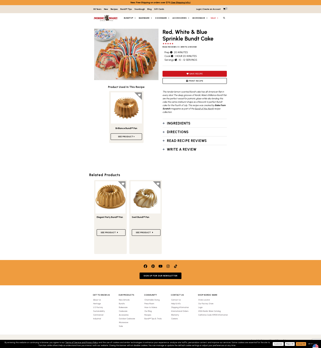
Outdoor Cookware (127, 319)
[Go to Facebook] (145, 266)
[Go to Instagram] (168, 266)
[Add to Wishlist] (138, 96)
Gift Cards (159, 9)
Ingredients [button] (178, 123)
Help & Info (176, 303)
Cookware (123, 311)
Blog (149, 9)
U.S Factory (98, 307)
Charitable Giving (152, 300)
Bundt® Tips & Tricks (153, 319)
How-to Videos (150, 307)
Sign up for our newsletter (161, 276)
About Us (97, 300)
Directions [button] (178, 132)
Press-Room (149, 303)
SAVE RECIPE (196, 73)
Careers (174, 319)
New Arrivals (124, 300)
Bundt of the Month (204, 108)
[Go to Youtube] (160, 266)
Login (200, 307)
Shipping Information (180, 307)
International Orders (179, 311)
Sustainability (99, 311)
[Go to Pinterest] (152, 266)
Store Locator (204, 300)
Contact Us (176, 300)
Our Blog (148, 311)
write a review (189, 47)
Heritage (97, 303)
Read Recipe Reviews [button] (187, 141)
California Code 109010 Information (213, 315)
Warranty (175, 315)
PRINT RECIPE (195, 81)
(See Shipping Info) (180, 2)
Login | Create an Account (208, 9)
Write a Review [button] (181, 149)
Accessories (124, 315)
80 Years (97, 9)
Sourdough (139, 9)
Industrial (97, 319)
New (106, 9)
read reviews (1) (171, 47)
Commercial (98, 315)
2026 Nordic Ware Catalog (209, 311)
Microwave (123, 322)
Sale (121, 326)
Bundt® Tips (126, 9)
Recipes (114, 9)
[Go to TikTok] (175, 266)
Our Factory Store (205, 303)
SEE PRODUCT (126, 136)
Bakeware (123, 307)
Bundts (122, 303)
